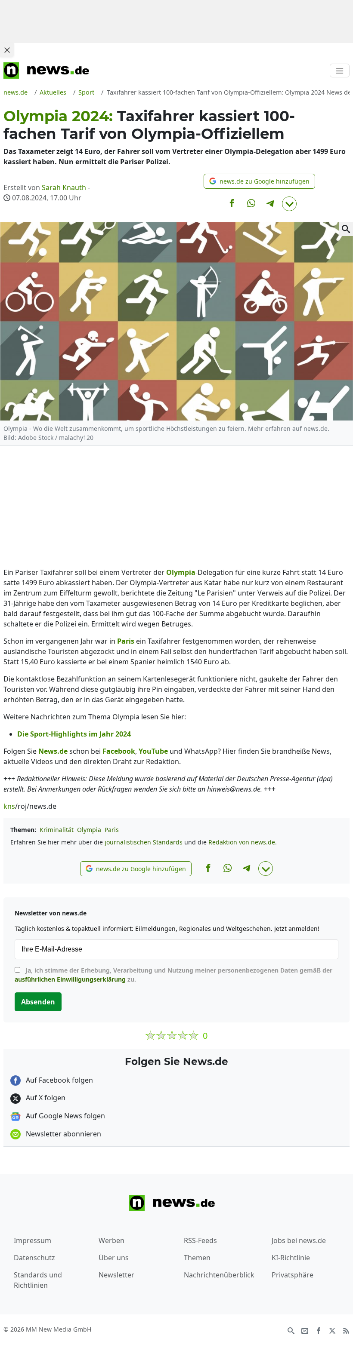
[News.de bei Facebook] (318, 1330)
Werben (111, 1240)
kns (9, 806)
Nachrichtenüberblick (219, 1275)
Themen (197, 1257)
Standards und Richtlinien (38, 1280)
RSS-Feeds (200, 1240)
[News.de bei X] (332, 1330)
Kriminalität (57, 830)
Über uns (114, 1257)
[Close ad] (7, 50)
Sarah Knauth (64, 187)
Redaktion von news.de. (242, 842)
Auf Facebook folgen (58, 1080)
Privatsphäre (292, 1275)
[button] (259, 181)
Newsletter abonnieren (62, 1134)
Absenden (38, 1002)
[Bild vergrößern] (346, 229)
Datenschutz (34, 1257)
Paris (112, 830)
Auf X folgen (44, 1097)
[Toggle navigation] (340, 70)
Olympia (89, 830)
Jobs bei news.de (299, 1240)
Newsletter (116, 1275)
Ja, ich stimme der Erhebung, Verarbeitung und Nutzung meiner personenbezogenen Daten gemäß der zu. (173, 974)
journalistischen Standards (144, 842)
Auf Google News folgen (64, 1115)
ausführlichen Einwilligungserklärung (70, 979)
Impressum (32, 1240)
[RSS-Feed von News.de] (346, 1330)
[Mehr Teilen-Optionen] (289, 203)
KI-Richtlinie (291, 1257)
